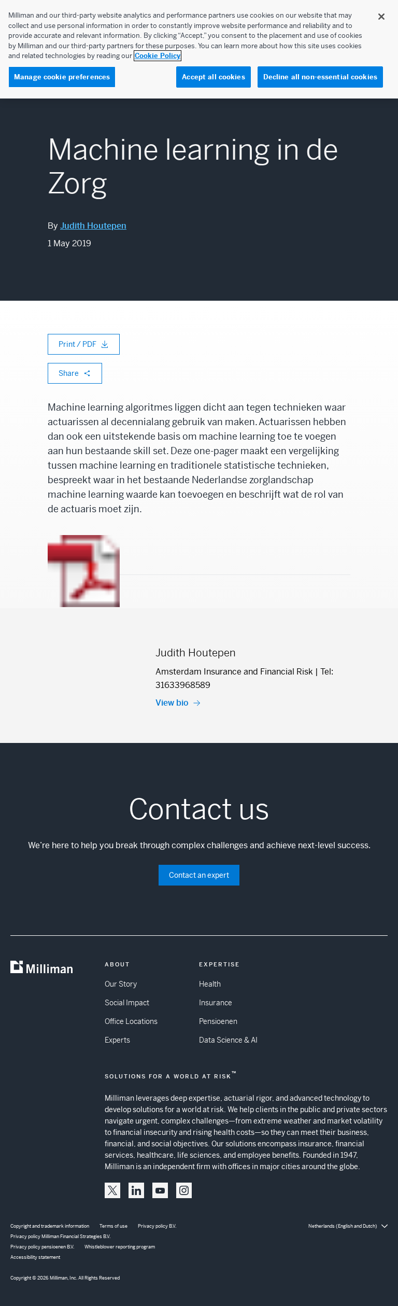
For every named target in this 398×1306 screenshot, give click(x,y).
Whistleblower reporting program (119, 1247)
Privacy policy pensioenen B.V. (42, 1247)
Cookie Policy (157, 55)
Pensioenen (218, 1021)
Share (69, 373)
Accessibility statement (35, 1257)
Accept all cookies (213, 77)
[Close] (381, 16)
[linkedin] (136, 1190)
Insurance (215, 1002)
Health (210, 984)
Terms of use (113, 1226)
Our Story (121, 984)
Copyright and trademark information (49, 1226)
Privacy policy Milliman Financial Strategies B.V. (60, 1236)
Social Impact (127, 1002)
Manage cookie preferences (62, 77)
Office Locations (131, 1021)
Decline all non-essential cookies (320, 77)
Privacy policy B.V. (157, 1226)
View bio (172, 702)
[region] (199, 49)
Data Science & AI (228, 1040)
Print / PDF (77, 344)
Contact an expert (199, 875)
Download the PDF (84, 613)
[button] (112, 1190)
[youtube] (160, 1190)
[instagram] (184, 1190)
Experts (117, 1040)
